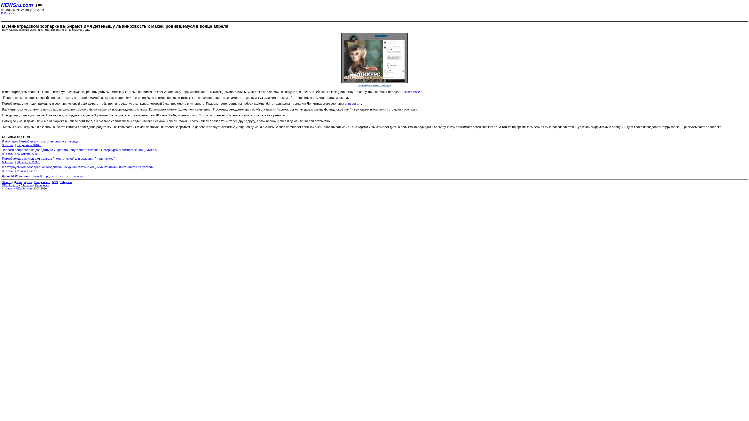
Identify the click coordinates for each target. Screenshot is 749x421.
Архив (28, 182)
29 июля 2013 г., (27, 170)
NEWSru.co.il (10, 185)
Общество (62, 176)
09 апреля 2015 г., (29, 162)
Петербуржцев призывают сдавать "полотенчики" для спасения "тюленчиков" (58, 158)
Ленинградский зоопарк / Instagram (374, 86)
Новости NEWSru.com (19, 188)
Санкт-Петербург (42, 176)
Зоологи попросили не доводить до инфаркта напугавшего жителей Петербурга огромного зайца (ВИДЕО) (79, 150)
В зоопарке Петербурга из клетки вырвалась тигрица (40, 141)
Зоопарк (78, 176)
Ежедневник (42, 182)
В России (7, 13)
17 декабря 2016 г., (29, 145)
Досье (18, 182)
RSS (55, 182)
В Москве (27, 185)
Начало (7, 182)
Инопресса (42, 185)
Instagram (354, 103)
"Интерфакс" (411, 92)
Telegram (66, 182)
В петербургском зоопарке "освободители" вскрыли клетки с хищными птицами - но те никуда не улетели (78, 167)
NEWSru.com (17, 5)
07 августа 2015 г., (29, 153)
